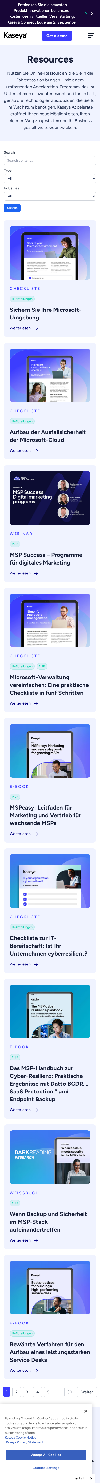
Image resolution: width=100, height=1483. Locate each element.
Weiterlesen (20, 328)
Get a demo (56, 35)
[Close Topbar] (92, 13)
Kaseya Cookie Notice (20, 1437)
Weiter (87, 1392)
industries (11, 188)
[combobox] (83, 1478)
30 (69, 1392)
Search (9, 153)
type (8, 170)
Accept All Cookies (46, 1455)
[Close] (86, 1411)
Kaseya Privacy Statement (24, 1442)
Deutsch (79, 1478)
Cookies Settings (46, 1468)
